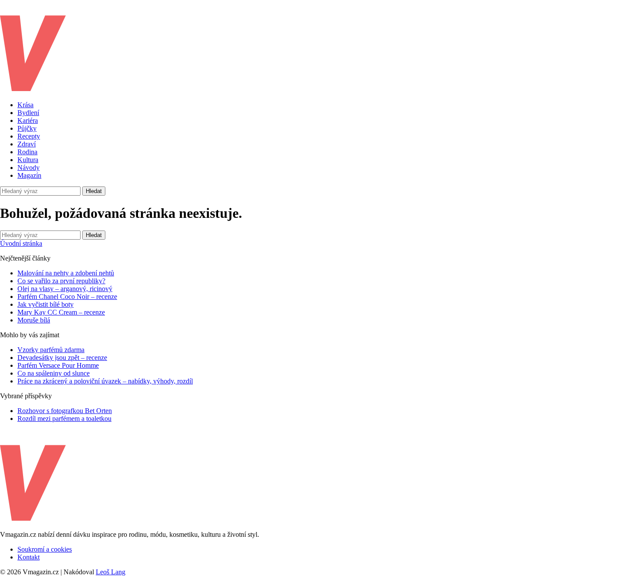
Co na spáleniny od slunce (53, 373)
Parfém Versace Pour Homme (58, 365)
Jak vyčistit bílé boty (45, 304)
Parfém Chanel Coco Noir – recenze (67, 296)
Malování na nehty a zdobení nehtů (65, 273)
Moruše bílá (33, 320)
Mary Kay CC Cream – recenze (61, 312)
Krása (25, 104)
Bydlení (28, 112)
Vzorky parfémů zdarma (50, 349)
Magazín (29, 175)
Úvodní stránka (21, 243)
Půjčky (27, 128)
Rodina (27, 152)
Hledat (94, 191)
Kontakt (28, 557)
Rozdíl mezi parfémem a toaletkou (64, 418)
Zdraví (26, 144)
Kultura (27, 159)
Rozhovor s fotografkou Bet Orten (64, 410)
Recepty (28, 136)
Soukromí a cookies (44, 549)
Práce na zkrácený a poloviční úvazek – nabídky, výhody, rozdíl (105, 381)
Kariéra (27, 120)
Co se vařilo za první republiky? (61, 281)
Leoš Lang (110, 572)
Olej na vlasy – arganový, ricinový (64, 288)
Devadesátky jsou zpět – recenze (62, 357)
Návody (28, 167)
